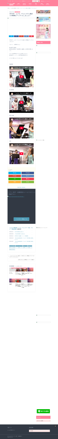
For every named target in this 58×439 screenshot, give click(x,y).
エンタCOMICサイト (11, 430)
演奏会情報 (24, 4)
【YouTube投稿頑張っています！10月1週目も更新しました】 (24, 242)
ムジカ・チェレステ (23, 227)
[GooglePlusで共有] (21, 36)
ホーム (9, 8)
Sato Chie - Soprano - (21, 187)
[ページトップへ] (55, 426)
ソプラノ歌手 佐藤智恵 (17, 436)
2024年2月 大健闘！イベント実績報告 (21, 235)
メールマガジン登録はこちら (21, 219)
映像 (11, 249)
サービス (30, 4)
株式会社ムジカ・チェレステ (45, 1)
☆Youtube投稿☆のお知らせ (20, 233)
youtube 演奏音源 (13, 8)
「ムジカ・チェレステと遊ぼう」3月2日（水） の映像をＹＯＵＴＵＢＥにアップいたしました (21, 256)
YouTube (11, 247)
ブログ (36, 4)
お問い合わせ (48, 4)
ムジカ (31, 247)
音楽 (14, 249)
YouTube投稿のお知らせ (19, 231)
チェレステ (26, 247)
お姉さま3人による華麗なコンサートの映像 (26, 259)
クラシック (16, 247)
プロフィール (18, 4)
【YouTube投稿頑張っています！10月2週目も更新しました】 (24, 239)
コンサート (21, 247)
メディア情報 (42, 4)
